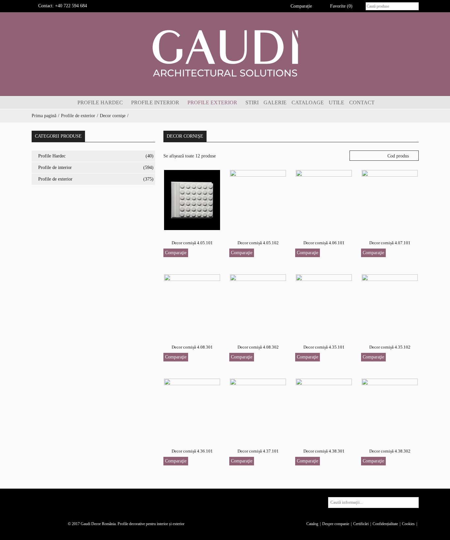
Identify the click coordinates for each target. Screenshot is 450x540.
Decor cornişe (113, 115)
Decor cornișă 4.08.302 (258, 347)
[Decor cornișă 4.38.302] (389, 408)
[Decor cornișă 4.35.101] (323, 303)
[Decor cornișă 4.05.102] (258, 199)
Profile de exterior (78, 115)
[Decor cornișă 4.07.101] (389, 199)
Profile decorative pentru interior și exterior (151, 524)
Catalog (312, 524)
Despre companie (335, 524)
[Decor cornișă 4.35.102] (389, 303)
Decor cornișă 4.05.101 (192, 242)
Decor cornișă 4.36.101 (192, 451)
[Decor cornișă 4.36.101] (192, 408)
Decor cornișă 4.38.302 (389, 451)
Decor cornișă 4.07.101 (389, 242)
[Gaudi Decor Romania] (225, 53)
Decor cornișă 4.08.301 (192, 347)
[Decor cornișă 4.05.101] (192, 199)
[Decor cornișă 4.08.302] (258, 303)
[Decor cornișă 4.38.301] (323, 408)
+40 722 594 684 (71, 5)
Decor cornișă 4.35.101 (324, 347)
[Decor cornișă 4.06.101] (323, 199)
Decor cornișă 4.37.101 (258, 451)
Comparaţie (175, 252)
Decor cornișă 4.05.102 (258, 242)
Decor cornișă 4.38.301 (324, 451)
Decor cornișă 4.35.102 (389, 347)
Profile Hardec (52, 155)
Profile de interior (55, 167)
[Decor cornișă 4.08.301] (192, 303)
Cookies (408, 524)
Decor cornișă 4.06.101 (324, 242)
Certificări (361, 524)
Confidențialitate (385, 524)
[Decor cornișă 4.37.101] (258, 408)
